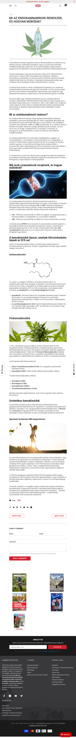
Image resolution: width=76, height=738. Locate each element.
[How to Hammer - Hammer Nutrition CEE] (19, 622)
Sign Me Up (57, 647)
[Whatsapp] (31, 507)
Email (41, 534)
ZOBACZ (46, 1)
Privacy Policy (43, 651)
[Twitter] (13, 507)
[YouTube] (16, 696)
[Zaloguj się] (60, 6)
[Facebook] (10, 507)
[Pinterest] (17, 507)
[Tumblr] (21, 507)
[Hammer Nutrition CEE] (19, 583)
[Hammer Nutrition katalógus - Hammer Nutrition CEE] (57, 583)
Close (74, 1)
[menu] (10, 6)
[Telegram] (24, 507)
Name (11, 534)
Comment (12, 542)
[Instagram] (10, 696)
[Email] (28, 507)
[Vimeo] (21, 696)
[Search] (16, 6)
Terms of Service (54, 651)
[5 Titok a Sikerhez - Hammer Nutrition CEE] (57, 602)
